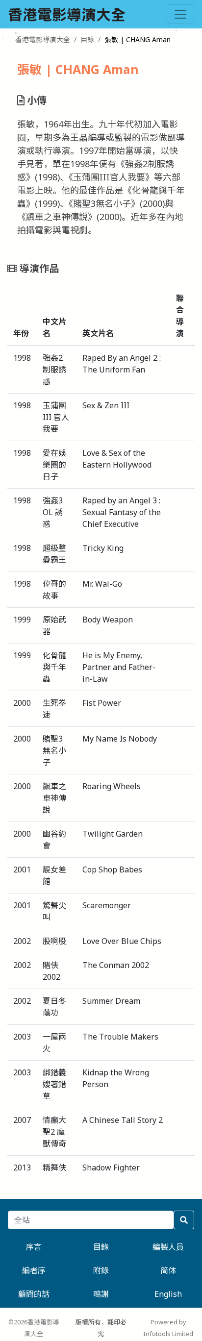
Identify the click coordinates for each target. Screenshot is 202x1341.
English (168, 1294)
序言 (34, 1247)
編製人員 (168, 1247)
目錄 (87, 39)
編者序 (34, 1270)
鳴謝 (101, 1294)
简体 (168, 1270)
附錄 (101, 1270)
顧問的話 (34, 1294)
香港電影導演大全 (42, 39)
